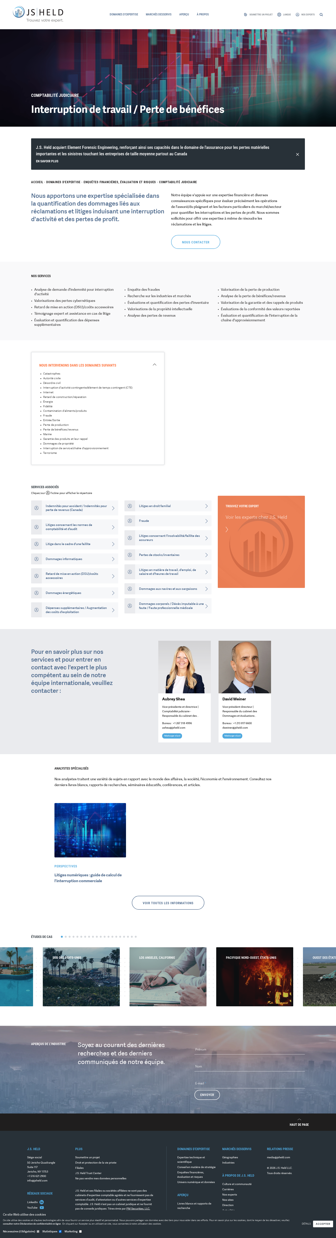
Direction (228, 1205)
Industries (228, 1162)
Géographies (230, 1157)
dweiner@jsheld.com (235, 727)
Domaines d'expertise (63, 182)
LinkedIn (32, 1202)
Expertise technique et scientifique (191, 1160)
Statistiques (49, 1231)
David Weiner (234, 699)
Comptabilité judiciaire (178, 182)
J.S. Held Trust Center (88, 1173)
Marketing (71, 1231)
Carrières (228, 1189)
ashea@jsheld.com (173, 727)
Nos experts (229, 1194)
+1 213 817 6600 (242, 723)
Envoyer (207, 1095)
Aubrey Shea (173, 699)
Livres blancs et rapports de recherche (194, 1206)
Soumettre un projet (87, 1157)
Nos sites (228, 1200)
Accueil (37, 182)
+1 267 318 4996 (182, 723)
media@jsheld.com (278, 1157)
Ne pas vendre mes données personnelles (100, 1178)
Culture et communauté (237, 1184)
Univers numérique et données (196, 1182)
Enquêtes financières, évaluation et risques (120, 182)
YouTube (32, 1207)
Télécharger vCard (172, 736)
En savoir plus (47, 161)
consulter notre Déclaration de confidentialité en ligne (32, 1224)
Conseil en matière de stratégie (196, 1167)
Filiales (79, 1168)
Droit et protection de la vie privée (95, 1162)
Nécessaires (19, 1231)
